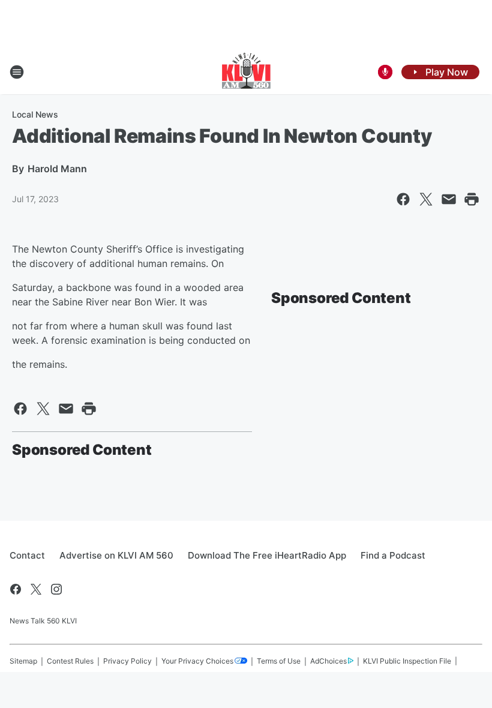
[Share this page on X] (426, 199)
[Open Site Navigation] (17, 72)
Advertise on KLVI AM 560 (116, 555)
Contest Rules (70, 660)
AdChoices (328, 660)
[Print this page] (471, 199)
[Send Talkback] (385, 72)
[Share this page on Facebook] (403, 199)
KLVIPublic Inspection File (407, 660)
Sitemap (23, 660)
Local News (35, 114)
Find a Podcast (393, 555)
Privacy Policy (127, 660)
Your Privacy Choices (197, 660)
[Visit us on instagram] (56, 589)
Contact (27, 555)
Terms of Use (279, 660)
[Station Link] (246, 72)
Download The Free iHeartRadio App (267, 555)
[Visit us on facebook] (15, 589)
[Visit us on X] (36, 589)
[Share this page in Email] (448, 199)
